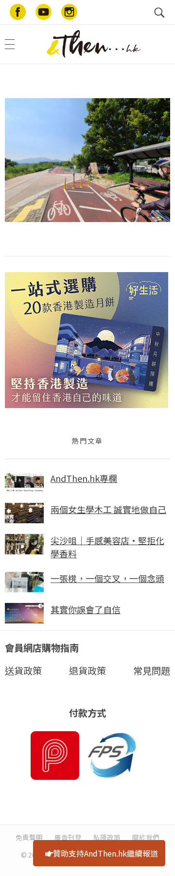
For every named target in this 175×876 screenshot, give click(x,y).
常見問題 (151, 670)
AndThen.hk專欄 (84, 478)
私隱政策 (107, 837)
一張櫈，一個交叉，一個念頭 (107, 578)
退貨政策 (87, 670)
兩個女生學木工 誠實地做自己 (108, 509)
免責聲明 (29, 837)
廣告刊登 (68, 837)
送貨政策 (23, 670)
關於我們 (145, 837)
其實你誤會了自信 (86, 609)
